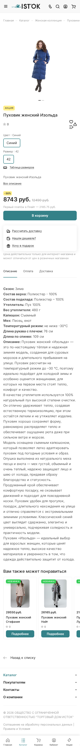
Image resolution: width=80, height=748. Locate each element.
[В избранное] (71, 121)
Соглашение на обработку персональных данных (37, 724)
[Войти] (65, 6)
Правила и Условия (16, 728)
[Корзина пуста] (73, 6)
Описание (10, 271)
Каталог (10, 675)
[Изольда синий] (41, 66)
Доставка (46, 271)
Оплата (28, 271)
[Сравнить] (71, 127)
